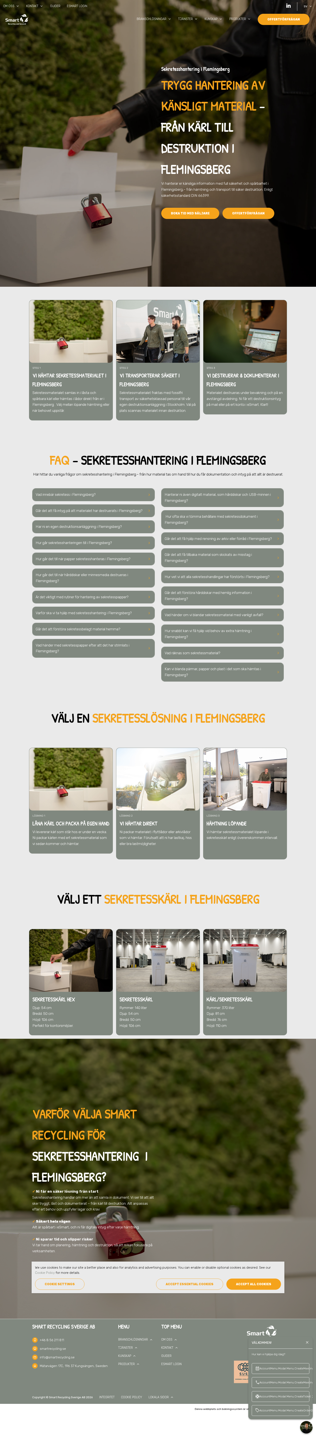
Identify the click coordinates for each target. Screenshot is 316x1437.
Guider (55, 6)
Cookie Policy (45, 1273)
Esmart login (77, 6)
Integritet (107, 1397)
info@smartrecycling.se (57, 1357)
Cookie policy (131, 1397)
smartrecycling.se (53, 1349)
